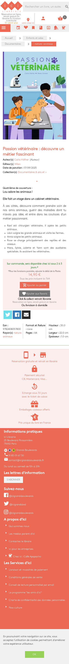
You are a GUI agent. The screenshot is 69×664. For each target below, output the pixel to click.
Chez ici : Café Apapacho (27, 556)
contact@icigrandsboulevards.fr (24, 460)
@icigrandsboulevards (20, 496)
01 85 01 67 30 (14, 455)
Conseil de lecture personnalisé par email (31, 585)
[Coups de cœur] (26, 28)
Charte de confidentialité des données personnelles (37, 600)
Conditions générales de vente (25, 577)
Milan (18, 164)
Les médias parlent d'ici (22, 534)
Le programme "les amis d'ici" (25, 592)
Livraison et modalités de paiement (28, 570)
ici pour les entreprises (21, 549)
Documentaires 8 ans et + (32, 172)
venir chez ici (28, 22)
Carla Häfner (21, 160)
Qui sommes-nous (19, 526)
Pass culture (15, 608)
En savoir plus (11, 18)
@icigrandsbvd (17, 504)
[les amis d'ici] (56, 29)
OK (34, 654)
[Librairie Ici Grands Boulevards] (11, 11)
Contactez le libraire (20, 541)
